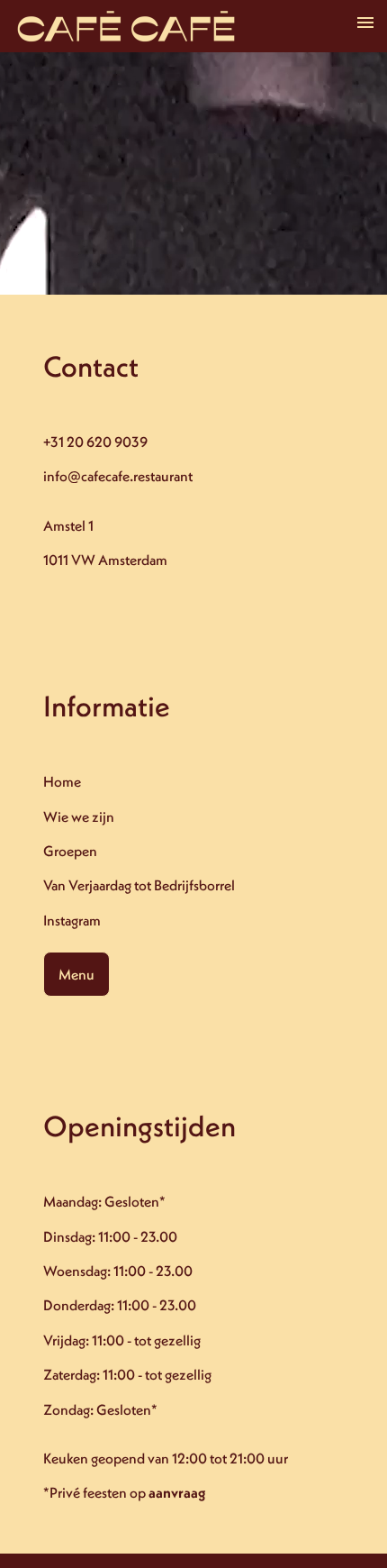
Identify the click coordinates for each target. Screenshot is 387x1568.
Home (62, 781)
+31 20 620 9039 (95, 442)
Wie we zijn (78, 816)
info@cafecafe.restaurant (118, 476)
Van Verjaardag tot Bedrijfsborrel (139, 885)
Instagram (72, 920)
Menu (76, 974)
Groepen (70, 851)
